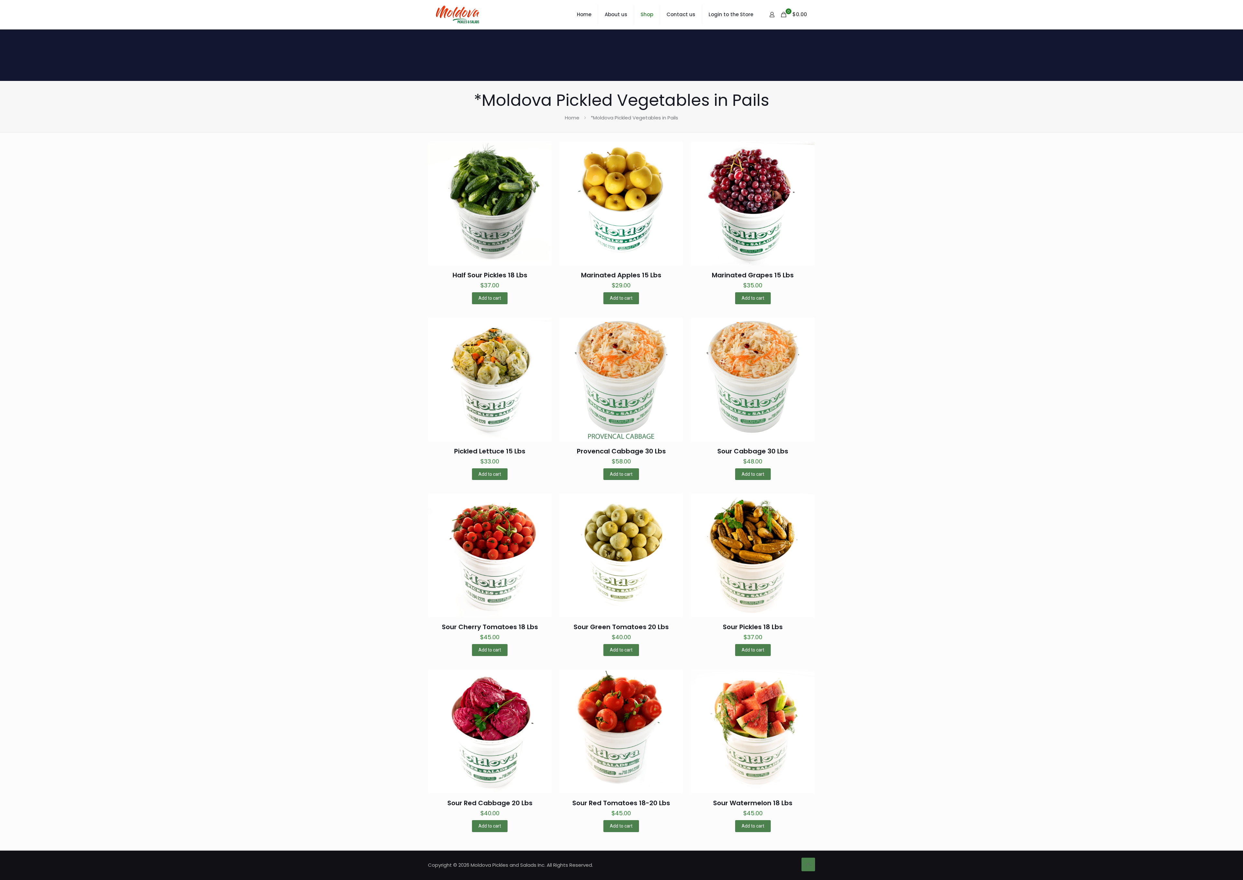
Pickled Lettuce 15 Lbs (489, 451)
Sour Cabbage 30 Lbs (752, 451)
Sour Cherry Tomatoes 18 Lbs (490, 626)
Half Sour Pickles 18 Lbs (490, 275)
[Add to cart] (542, 151)
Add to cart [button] (489, 298)
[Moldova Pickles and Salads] (458, 14)
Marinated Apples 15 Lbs (621, 275)
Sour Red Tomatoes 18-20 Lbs (621, 803)
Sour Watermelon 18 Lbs (752, 803)
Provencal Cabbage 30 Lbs (621, 451)
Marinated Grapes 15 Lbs (753, 275)
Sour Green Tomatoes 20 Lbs (621, 626)
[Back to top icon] (808, 864)
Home (572, 117)
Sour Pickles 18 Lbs (753, 626)
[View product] (542, 165)
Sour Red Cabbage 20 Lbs (489, 803)
